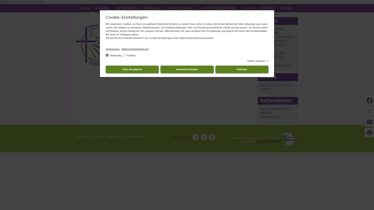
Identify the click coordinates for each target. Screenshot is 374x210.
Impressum (113, 49)
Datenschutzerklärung (135, 49)
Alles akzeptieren (132, 69)
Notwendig (115, 55)
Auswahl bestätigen (187, 69)
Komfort (131, 55)
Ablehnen (241, 69)
